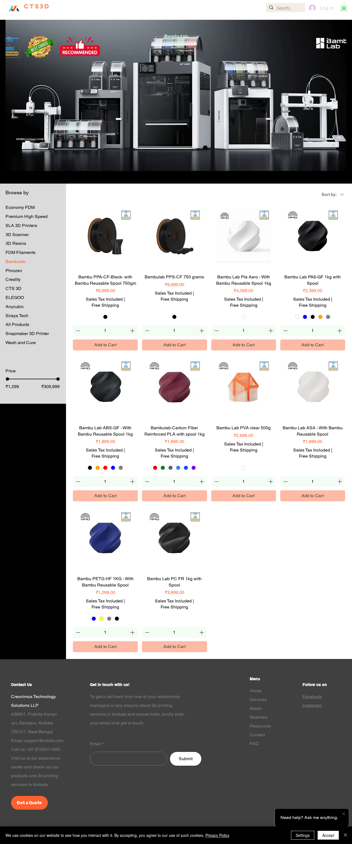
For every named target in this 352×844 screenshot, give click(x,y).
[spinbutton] (105, 330)
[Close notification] (344, 814)
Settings (303, 835)
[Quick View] (105, 236)
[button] (176, 7)
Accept (328, 835)
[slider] (7, 379)
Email (95, 744)
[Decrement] (77, 330)
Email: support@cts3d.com (37, 740)
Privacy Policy (217, 835)
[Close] (345, 835)
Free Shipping (105, 305)
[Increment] (133, 330)
